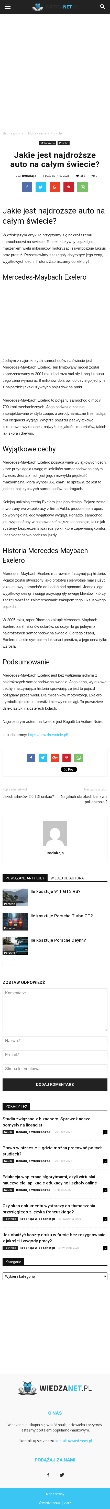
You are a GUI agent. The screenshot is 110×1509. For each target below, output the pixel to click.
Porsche (63, 143)
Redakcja (29, 175)
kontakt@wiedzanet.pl (74, 1440)
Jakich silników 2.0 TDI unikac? (28, 796)
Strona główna (13, 133)
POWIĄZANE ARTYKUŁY (25, 878)
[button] (103, 7)
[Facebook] (48, 1475)
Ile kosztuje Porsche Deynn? (58, 940)
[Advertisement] (55, 71)
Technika (10, 1219)
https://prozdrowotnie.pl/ (48, 735)
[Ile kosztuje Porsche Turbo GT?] (15, 922)
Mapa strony (55, 1494)
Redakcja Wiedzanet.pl (33, 1132)
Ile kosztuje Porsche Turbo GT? (62, 915)
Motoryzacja (48, 143)
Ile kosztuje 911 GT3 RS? (56, 891)
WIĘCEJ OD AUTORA (67, 878)
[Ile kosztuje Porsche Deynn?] (15, 946)
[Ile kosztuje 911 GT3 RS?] (15, 897)
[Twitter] (62, 1475)
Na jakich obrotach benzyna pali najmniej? (84, 799)
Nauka (8, 1132)
